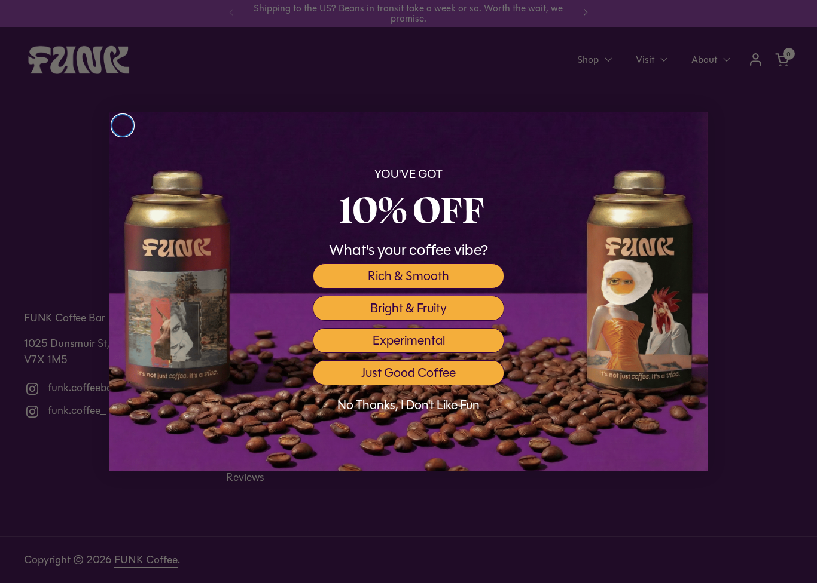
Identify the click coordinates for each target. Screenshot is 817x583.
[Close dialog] (122, 125)
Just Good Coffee (408, 373)
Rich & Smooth (408, 276)
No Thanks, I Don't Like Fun (408, 405)
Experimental (409, 340)
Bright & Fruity (408, 308)
